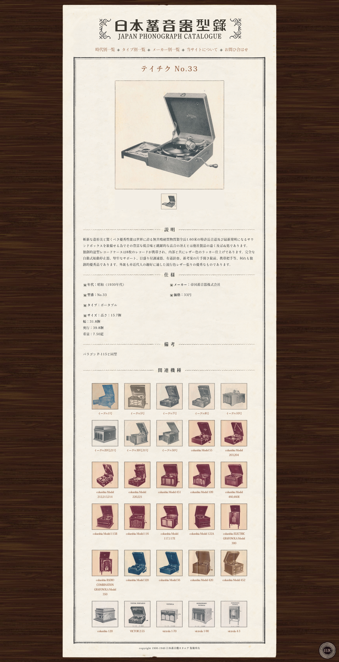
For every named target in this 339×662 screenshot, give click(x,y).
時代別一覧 (105, 50)
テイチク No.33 (169, 69)
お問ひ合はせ (236, 50)
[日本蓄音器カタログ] (169, 28)
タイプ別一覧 (133, 50)
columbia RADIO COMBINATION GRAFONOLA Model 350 (105, 587)
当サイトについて (202, 50)
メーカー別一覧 (166, 50)
